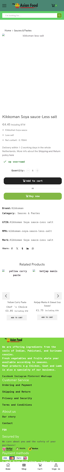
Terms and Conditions (17, 404)
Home (8, 30)
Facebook (8, 376)
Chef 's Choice (16, 307)
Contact (7, 423)
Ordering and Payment (17, 385)
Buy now (34, 196)
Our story (9, 416)
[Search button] (59, 15)
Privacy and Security (17, 398)
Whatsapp (46, 376)
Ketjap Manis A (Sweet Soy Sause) (47, 304)
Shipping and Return (16, 391)
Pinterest (34, 376)
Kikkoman (18, 208)
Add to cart (34, 180)
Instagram (21, 376)
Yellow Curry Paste (16, 302)
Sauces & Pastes (23, 30)
